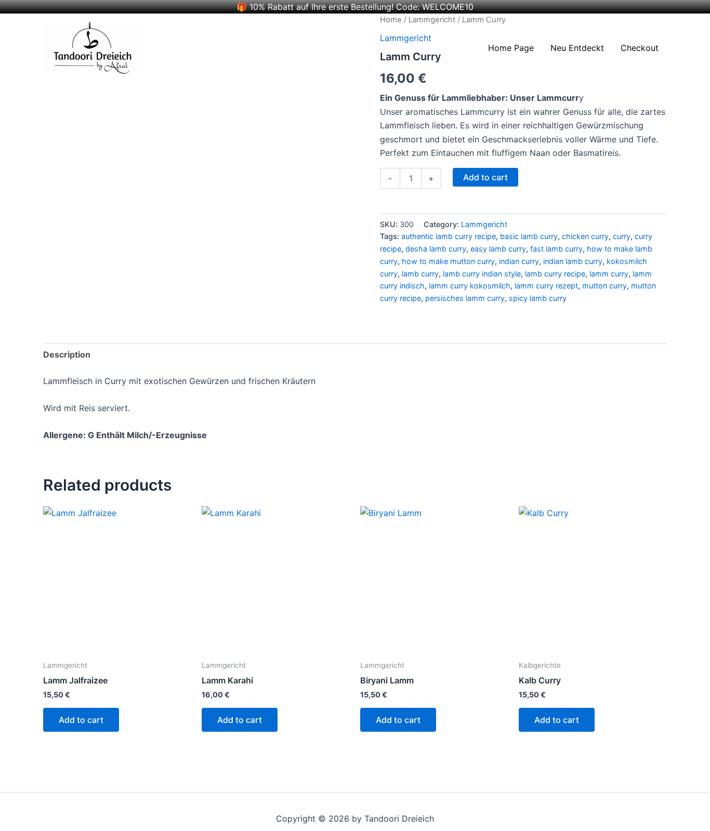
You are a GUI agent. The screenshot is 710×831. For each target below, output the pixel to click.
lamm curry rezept (546, 285)
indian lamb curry (572, 261)
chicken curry (585, 236)
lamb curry (420, 273)
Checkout (640, 48)
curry (621, 236)
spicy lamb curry (538, 298)
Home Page (511, 48)
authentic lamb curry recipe (448, 236)
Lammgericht (484, 224)
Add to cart (485, 177)
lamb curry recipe (555, 273)
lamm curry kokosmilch (469, 285)
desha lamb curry (435, 248)
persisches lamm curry (465, 298)
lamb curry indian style (482, 273)
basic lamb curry (529, 236)
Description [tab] (66, 354)
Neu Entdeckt (577, 48)
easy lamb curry (498, 248)
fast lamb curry (556, 248)
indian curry (519, 261)
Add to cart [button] (81, 720)
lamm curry (608, 273)
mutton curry (604, 285)
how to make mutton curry (448, 261)
